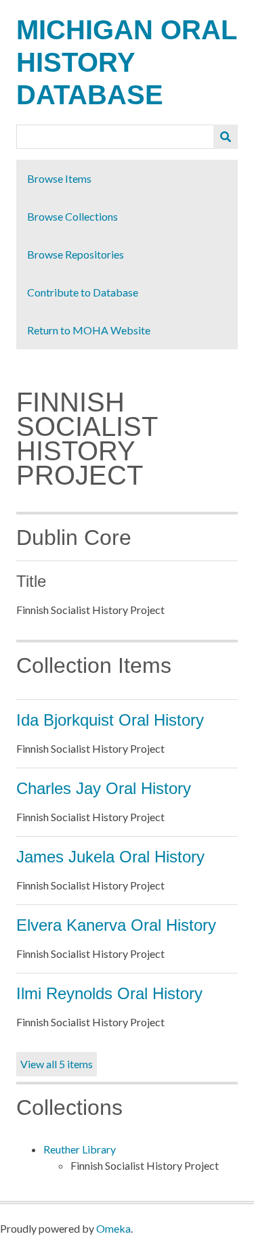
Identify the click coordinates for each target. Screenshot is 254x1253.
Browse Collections (72, 216)
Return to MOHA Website (88, 330)
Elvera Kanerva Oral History (116, 925)
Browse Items (59, 178)
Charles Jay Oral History (103, 788)
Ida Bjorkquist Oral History (110, 720)
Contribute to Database (82, 292)
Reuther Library (79, 1149)
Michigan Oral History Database (126, 62)
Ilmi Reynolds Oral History (109, 993)
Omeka (113, 1228)
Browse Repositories (75, 254)
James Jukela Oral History (110, 857)
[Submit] (225, 137)
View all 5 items (56, 1063)
